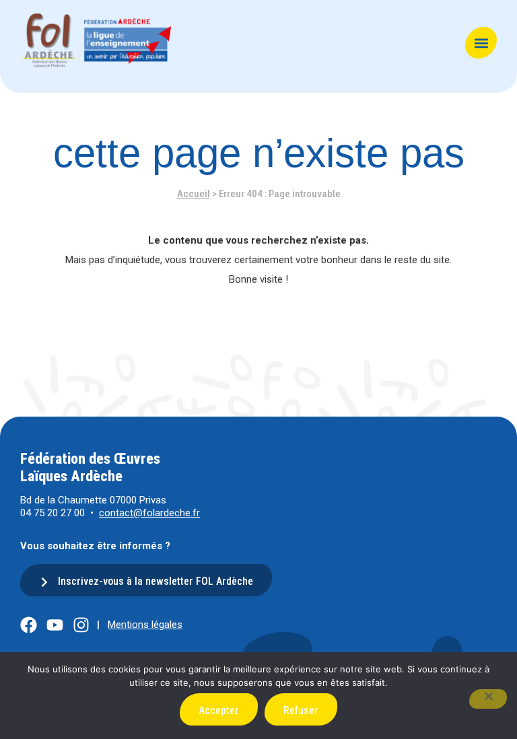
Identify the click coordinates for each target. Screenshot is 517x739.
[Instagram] (81, 625)
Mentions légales (145, 625)
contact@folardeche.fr (149, 513)
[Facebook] (28, 625)
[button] (481, 43)
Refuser (300, 710)
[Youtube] (54, 625)
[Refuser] (488, 699)
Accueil (193, 194)
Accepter (219, 710)
